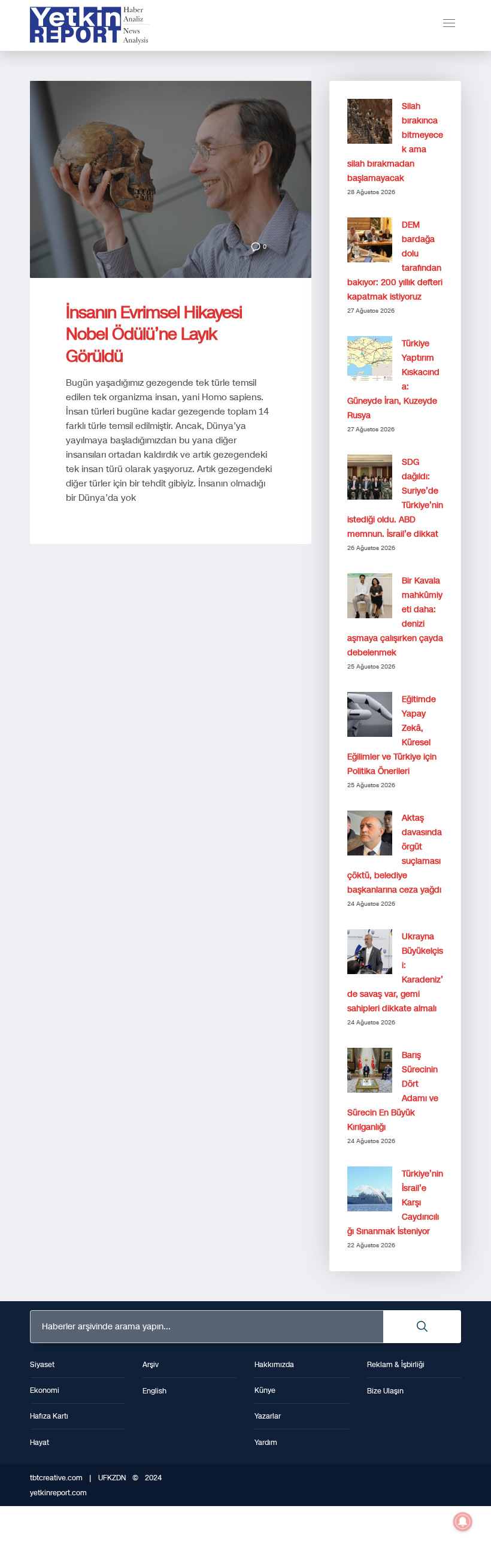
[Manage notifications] (462, 1521)
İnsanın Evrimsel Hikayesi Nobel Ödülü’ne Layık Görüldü (154, 334)
